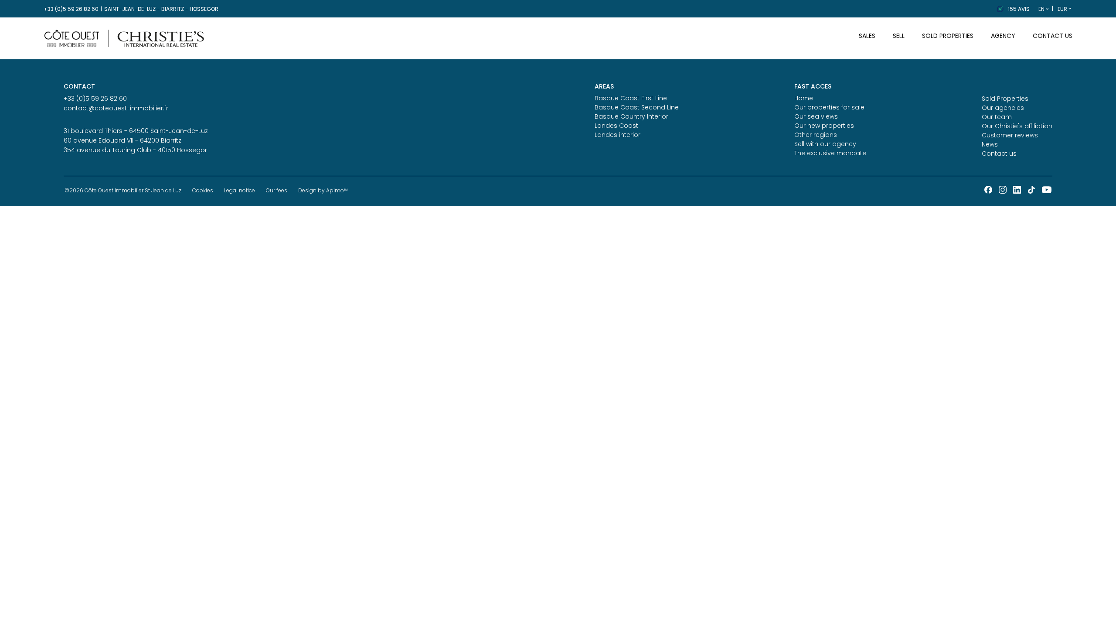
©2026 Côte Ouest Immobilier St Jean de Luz (123, 190)
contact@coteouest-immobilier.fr (116, 108)
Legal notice (239, 190)
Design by (323, 190)
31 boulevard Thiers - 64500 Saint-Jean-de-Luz (136, 130)
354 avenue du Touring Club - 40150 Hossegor (135, 150)
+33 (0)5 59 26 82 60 (71, 9)
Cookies (202, 190)
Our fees (276, 190)
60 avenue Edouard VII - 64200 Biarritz (122, 140)
